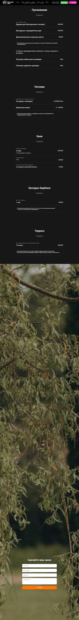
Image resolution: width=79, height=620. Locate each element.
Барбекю (47, 2)
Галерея (22, 2)
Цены (37, 3)
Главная (17, 2)
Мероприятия (32, 3)
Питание (38, 2)
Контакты (42, 3)
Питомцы (33, 2)
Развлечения (25, 3)
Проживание (28, 2)
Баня (43, 2)
